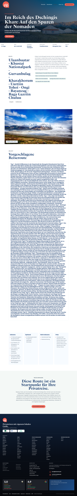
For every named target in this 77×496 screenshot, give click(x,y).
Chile (47, 443)
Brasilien (47, 442)
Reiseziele (43, 4)
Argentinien (48, 438)
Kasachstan (34, 445)
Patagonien (48, 456)
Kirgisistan (34, 446)
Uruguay (48, 459)
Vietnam (18, 457)
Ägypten (4, 438)
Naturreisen (5, 468)
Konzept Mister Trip (33, 465)
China (18, 440)
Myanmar (19, 453)
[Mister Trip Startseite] (6, 4)
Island (62, 440)
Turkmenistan (34, 453)
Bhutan (18, 438)
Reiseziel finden (69, 4)
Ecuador (47, 446)
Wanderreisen (18, 468)
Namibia (4, 448)
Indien (18, 442)
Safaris (4, 466)
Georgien (33, 442)
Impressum (23, 493)
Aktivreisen (5, 464)
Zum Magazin (51, 468)
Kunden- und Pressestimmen (34, 468)
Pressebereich (5, 493)
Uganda (4, 454)
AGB (32, 493)
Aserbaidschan (34, 440)
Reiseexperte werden (16, 493)
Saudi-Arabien (34, 449)
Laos (18, 448)
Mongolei (11, 101)
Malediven (19, 451)
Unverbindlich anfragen (38, 406)
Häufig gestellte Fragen (33, 475)
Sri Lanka (19, 456)
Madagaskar (5, 445)
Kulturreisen (18, 466)
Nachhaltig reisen (32, 472)
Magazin (55, 4)
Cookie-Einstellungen (38, 493)
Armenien (33, 438)
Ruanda (4, 449)
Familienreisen (19, 101)
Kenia (4, 443)
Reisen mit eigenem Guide (34, 466)
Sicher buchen (32, 473)
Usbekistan (34, 454)
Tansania (4, 453)
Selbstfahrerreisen (6, 470)
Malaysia (19, 449)
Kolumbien (48, 449)
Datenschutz (28, 493)
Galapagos (48, 448)
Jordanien (34, 443)
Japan (18, 445)
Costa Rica (48, 445)
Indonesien (19, 443)
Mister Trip (61, 4)
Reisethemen (49, 4)
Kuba (47, 451)
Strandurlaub (18, 467)
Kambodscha (19, 446)
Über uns (31, 470)
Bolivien (47, 440)
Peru (47, 457)
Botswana (4, 442)
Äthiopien (4, 440)
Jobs (10, 493)
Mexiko (47, 453)
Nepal (18, 454)
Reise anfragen (9, 36)
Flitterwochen (18, 464)
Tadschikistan (34, 451)
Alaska (62, 438)
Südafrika (4, 451)
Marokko (4, 446)
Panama (47, 454)
